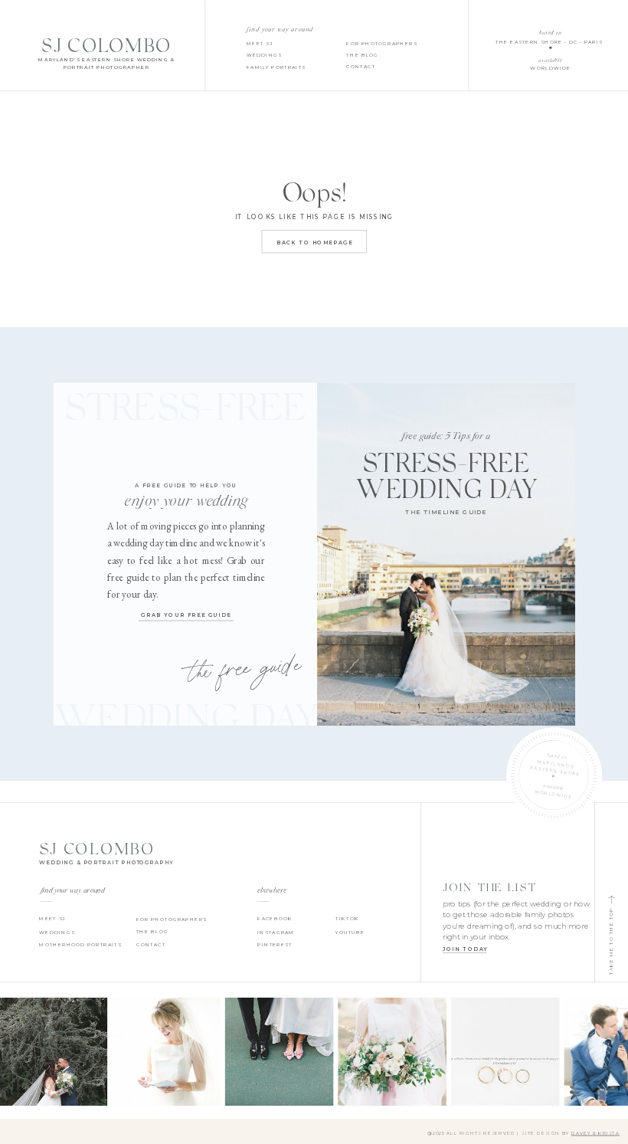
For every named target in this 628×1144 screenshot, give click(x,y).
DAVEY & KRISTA (595, 1133)
